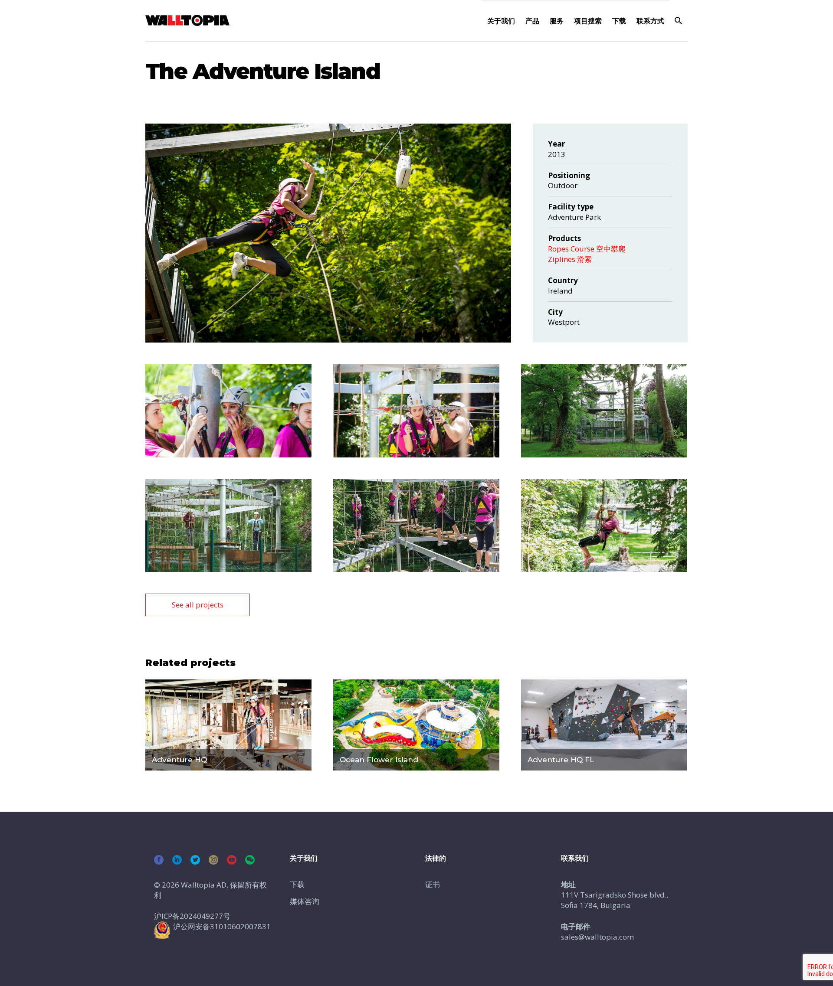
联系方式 (650, 21)
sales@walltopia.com (597, 937)
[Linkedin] (177, 860)
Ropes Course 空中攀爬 (587, 249)
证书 (432, 884)
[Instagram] (213, 860)
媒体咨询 (304, 901)
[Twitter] (195, 860)
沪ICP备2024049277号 (192, 916)
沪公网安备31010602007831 (222, 926)
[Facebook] (159, 860)
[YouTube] (231, 860)
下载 (619, 21)
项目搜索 (588, 21)
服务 (557, 21)
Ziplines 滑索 (570, 259)
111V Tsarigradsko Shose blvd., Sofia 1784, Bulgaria (614, 900)
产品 (532, 21)
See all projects (197, 605)
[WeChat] (250, 860)
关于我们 (501, 21)
